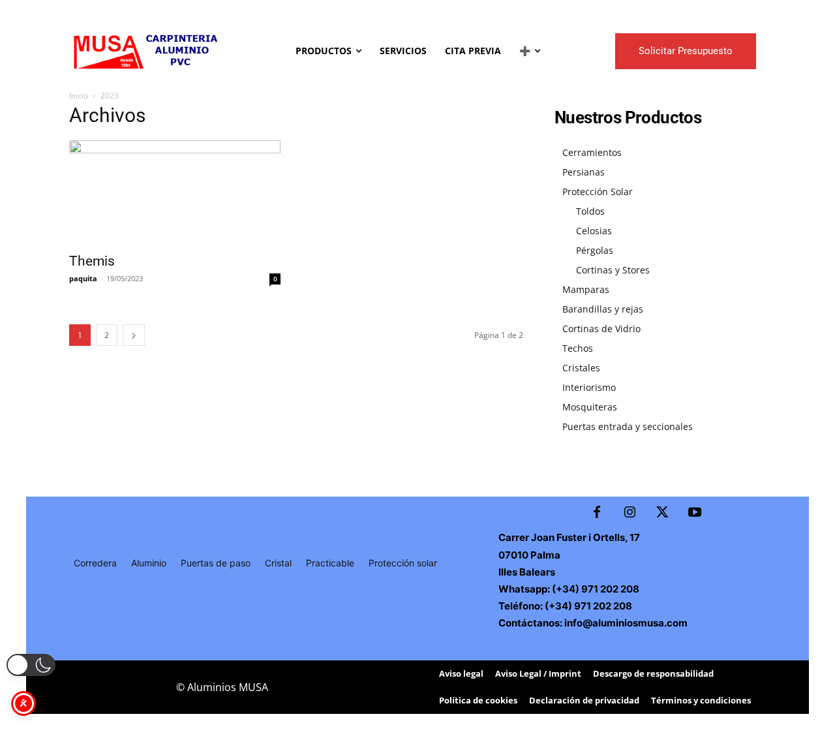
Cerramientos (592, 152)
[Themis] (175, 192)
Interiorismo (589, 387)
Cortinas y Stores (613, 270)
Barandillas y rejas (602, 309)
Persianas (583, 172)
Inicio (78, 95)
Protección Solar (597, 191)
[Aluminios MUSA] (144, 51)
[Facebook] (597, 513)
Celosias (594, 230)
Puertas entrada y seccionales (627, 426)
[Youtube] (695, 513)
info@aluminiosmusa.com (626, 623)
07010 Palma (529, 555)
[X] (662, 513)
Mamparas (585, 289)
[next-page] (134, 335)
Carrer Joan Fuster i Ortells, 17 (569, 537)
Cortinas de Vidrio (601, 328)
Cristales (581, 368)
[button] (31, 665)
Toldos (590, 211)
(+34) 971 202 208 (594, 589)
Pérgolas (594, 250)
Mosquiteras (589, 407)
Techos (577, 348)
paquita (83, 278)
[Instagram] (629, 513)
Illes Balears (526, 572)
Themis (92, 261)
